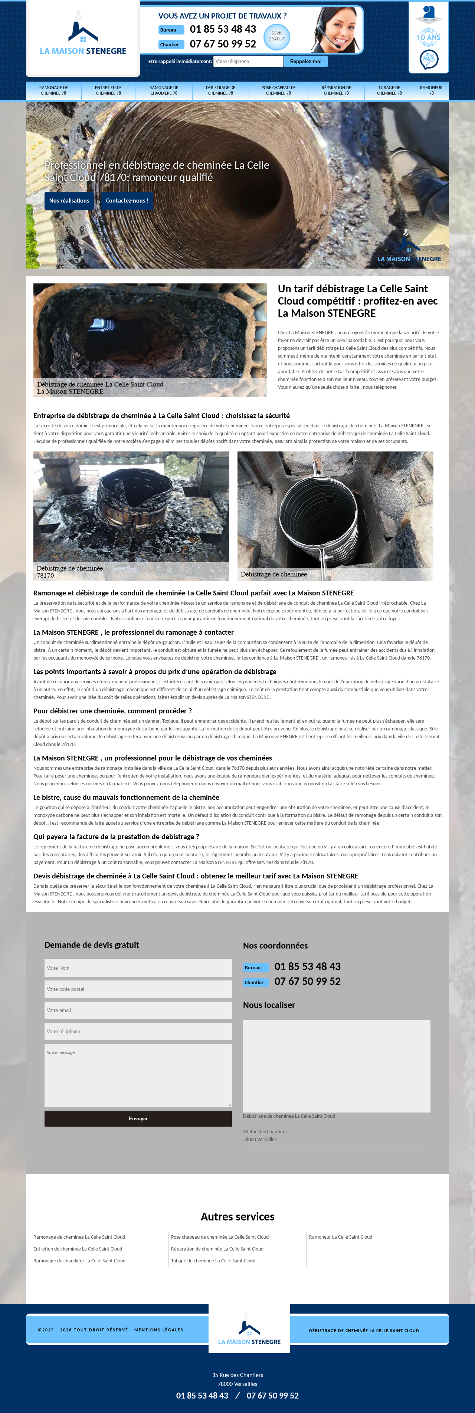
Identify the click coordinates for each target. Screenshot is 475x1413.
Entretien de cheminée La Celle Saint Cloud (77, 1249)
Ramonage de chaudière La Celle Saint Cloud (79, 1261)
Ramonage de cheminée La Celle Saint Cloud (79, 1237)
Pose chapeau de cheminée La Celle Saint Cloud (220, 1237)
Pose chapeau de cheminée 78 (279, 91)
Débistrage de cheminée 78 (220, 91)
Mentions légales (159, 1330)
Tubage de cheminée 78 (389, 91)
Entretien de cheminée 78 (108, 91)
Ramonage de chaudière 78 (164, 91)
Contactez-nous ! (127, 201)
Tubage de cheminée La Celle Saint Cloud (213, 1261)
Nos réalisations (69, 201)
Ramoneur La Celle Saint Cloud (340, 1237)
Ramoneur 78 (431, 91)
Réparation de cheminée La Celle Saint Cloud (217, 1249)
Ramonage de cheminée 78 (53, 91)
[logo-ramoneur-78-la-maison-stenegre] (253, 1329)
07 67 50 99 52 (223, 44)
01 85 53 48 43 (223, 30)
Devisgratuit (277, 36)
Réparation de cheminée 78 (336, 91)
